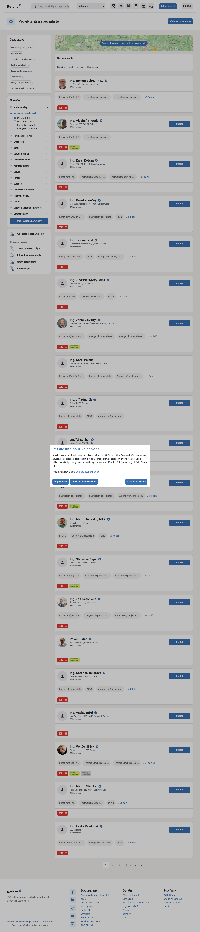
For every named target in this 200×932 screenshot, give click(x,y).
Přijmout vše (60, 481)
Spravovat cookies (136, 481)
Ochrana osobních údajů (88, 472)
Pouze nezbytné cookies (84, 481)
